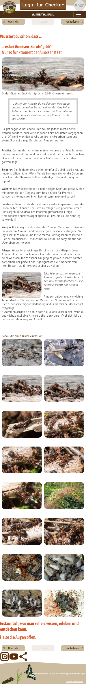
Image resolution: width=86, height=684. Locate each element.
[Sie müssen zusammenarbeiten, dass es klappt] (22, 460)
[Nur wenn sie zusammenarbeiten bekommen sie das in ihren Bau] (64, 388)
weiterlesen (72, 21)
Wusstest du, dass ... (43, 14)
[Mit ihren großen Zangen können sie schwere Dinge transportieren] (64, 352)
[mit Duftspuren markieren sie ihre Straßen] (22, 352)
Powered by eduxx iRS (74, 682)
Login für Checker (43, 5)
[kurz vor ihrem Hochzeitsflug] (22, 603)
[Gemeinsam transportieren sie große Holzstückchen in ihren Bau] (22, 388)
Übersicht (13, 21)
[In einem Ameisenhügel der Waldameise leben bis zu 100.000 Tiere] (64, 495)
